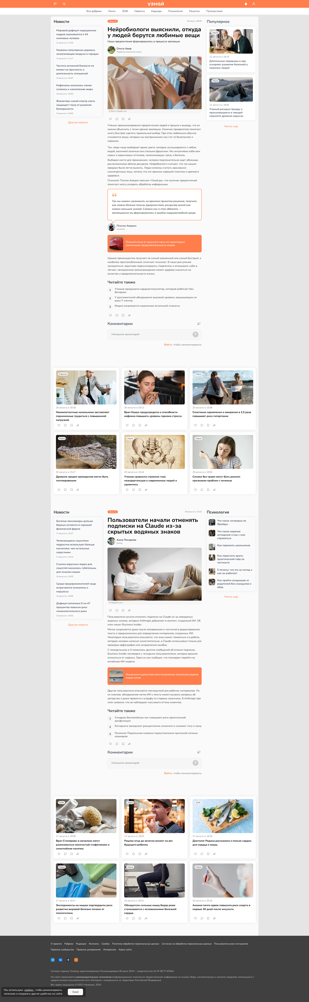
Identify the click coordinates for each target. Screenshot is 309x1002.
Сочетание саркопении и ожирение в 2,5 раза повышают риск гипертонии (222, 414)
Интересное (109, 949)
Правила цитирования (89, 949)
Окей (75, 992)
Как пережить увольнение (233, 545)
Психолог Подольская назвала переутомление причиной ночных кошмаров (156, 734)
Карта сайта (125, 949)
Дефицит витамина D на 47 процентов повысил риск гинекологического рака (73, 607)
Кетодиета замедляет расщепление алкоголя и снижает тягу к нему (158, 726)
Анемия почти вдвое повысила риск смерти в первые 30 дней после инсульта (221, 907)
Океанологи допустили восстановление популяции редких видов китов (162, 676)
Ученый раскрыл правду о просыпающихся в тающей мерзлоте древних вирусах (226, 113)
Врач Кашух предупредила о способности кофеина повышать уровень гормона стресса (153, 414)
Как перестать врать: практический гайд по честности (230, 559)
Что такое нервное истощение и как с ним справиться (231, 535)
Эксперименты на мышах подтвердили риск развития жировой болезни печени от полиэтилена (84, 909)
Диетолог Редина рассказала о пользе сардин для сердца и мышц (222, 843)
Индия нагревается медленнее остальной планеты (147, 306)
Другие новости (78, 122)
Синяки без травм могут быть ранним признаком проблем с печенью (216, 478)
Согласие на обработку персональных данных (187, 943)
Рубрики (68, 943)
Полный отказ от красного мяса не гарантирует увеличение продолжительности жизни (155, 243)
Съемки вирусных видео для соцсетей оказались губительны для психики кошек (76, 568)
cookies (29, 990)
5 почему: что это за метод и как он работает (234, 571)
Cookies (105, 943)
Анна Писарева (126, 540)
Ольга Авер (124, 48)
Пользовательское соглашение (231, 943)
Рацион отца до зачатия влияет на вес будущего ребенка (148, 843)
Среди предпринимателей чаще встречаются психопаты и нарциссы (76, 587)
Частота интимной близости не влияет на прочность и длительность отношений (75, 69)
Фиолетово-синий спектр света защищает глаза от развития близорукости (75, 105)
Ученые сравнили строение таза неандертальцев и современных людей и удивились (150, 480)
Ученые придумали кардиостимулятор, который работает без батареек (154, 290)
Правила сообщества (62, 949)
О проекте (56, 943)
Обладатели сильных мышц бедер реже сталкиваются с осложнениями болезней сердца (150, 909)
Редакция (81, 943)
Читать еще (231, 597)
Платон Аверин (126, 226)
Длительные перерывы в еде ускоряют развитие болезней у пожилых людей (228, 64)
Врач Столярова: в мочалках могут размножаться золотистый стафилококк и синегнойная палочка (82, 844)
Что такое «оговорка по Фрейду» (231, 522)
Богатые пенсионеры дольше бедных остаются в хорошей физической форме (74, 525)
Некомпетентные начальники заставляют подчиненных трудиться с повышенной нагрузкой (82, 416)
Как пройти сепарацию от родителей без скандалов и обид (234, 584)
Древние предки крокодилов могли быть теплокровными (82, 478)
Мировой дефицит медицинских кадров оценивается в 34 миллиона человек (76, 34)
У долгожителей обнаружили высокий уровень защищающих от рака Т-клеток (156, 299)
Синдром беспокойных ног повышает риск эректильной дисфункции (150, 719)
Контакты (94, 943)
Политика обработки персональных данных (135, 943)
